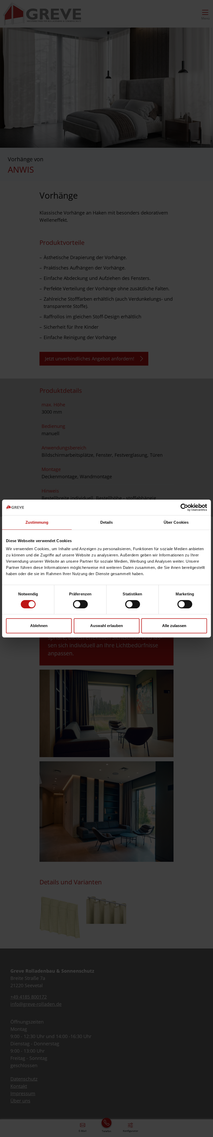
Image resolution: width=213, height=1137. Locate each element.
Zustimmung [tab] (37, 522)
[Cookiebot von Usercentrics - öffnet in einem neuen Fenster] (184, 507)
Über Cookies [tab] (176, 522)
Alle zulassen (174, 625)
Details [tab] (106, 522)
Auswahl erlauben (106, 625)
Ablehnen (39, 625)
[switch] (80, 604)
